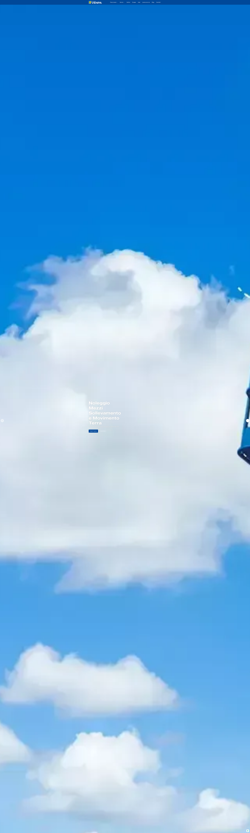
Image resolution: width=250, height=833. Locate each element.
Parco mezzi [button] (113, 2)
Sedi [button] (139, 2)
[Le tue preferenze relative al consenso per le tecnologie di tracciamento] (247, 830)
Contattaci (103, 431)
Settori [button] (128, 2)
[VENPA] (95, 2)
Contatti (158, 2)
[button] (247, 420)
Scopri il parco (93, 431)
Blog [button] (153, 2)
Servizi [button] (121, 2)
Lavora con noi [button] (146, 2)
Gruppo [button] (134, 2)
